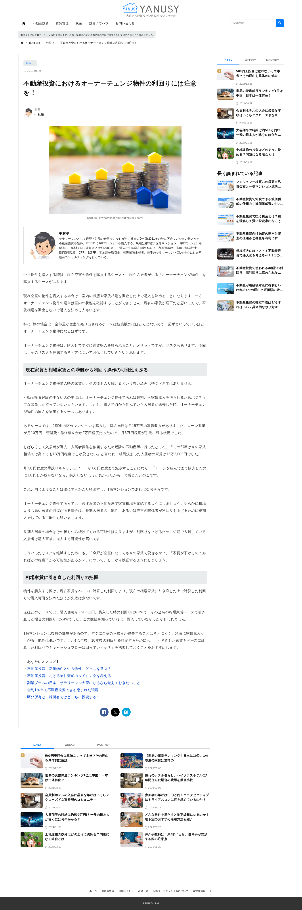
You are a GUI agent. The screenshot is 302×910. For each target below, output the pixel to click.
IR (211, 891)
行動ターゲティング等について (170, 891)
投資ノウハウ (98, 23)
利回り (30, 63)
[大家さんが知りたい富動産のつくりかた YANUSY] (151, 8)
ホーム (93, 891)
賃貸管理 (62, 23)
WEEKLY (70, 744)
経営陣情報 (199, 891)
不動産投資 (41, 23)
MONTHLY (103, 744)
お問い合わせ (125, 23)
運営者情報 (107, 891)
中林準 (39, 114)
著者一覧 (143, 891)
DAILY (37, 744)
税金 (79, 23)
